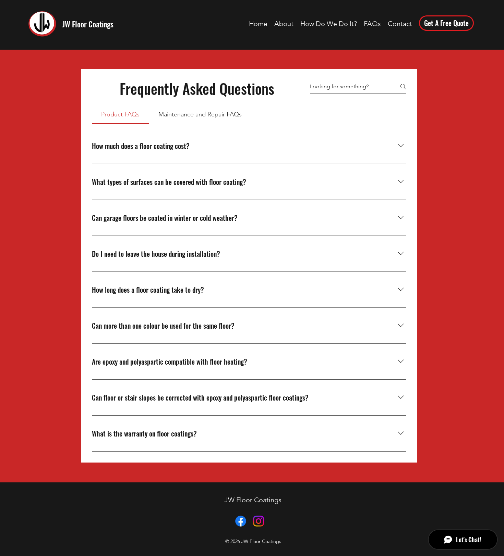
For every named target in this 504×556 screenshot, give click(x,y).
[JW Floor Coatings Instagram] (258, 521)
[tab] (120, 114)
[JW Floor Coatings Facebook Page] (240, 521)
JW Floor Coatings (87, 23)
